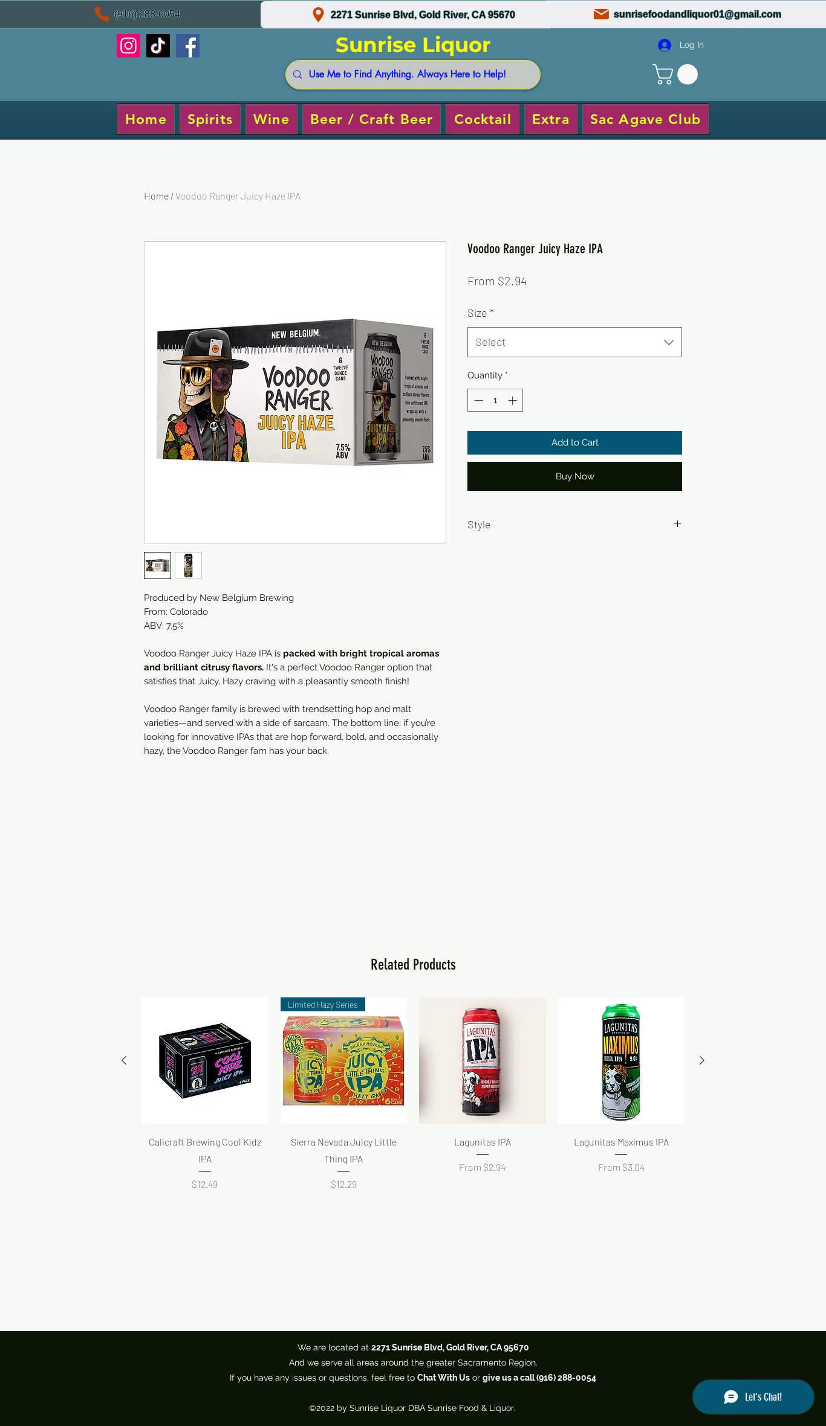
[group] (413, 1110)
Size (480, 312)
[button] (677, 74)
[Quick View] (204, 1060)
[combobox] (574, 342)
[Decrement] (477, 400)
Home (156, 195)
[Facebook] (188, 45)
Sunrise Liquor (413, 44)
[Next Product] (702, 1060)
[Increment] (514, 400)
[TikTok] (158, 45)
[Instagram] (128, 45)
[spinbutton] (496, 400)
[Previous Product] (124, 1060)
